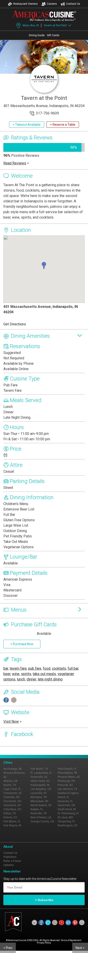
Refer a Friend (12, 861)
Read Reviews (14, 163)
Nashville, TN (38, 813)
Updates (8, 865)
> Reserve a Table (62, 124)
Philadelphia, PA (67, 772)
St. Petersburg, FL (68, 813)
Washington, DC (68, 825)
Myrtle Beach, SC (41, 805)
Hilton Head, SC (40, 781)
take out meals (44, 674)
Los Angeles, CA (40, 789)
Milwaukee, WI (39, 801)
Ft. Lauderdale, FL (41, 772)
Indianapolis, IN (39, 785)
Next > (80, 948)
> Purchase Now (21, 644)
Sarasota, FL (65, 801)
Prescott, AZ (65, 785)
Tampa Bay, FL (66, 821)
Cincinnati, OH (12, 801)
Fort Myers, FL (12, 821)
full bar (73, 668)
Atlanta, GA (10, 781)
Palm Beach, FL (67, 768)
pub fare (34, 668)
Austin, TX (9, 785)
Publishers (9, 857)
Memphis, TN (38, 797)
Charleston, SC (12, 793)
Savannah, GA (66, 805)
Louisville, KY (38, 793)
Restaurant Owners (25, 3)
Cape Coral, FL (12, 789)
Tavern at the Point (55, 25)
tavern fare (18, 668)
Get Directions (14, 324)
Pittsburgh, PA (66, 781)
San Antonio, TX (67, 789)
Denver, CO (10, 817)
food (46, 668)
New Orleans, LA (40, 817)
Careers (52, 3)
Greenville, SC (39, 777)
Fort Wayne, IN (12, 825)
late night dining (50, 679)
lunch (21, 679)
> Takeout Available (27, 124)
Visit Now (11, 721)
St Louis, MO (65, 817)
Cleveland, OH (12, 805)
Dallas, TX (9, 813)
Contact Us (73, 3)
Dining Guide (37, 35)
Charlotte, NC (11, 797)
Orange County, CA (42, 821)
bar (5, 668)
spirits (26, 674)
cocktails (59, 668)
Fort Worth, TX (39, 768)
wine (15, 674)
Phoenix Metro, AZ (69, 777)
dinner (31, 679)
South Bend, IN (67, 809)
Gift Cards (53, 35)
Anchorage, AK (12, 768)
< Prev (7, 948)
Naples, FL (36, 809)
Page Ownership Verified (19, 750)
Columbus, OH (12, 809)
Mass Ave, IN (31, 25)
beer (6, 674)
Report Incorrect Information (57, 750)
